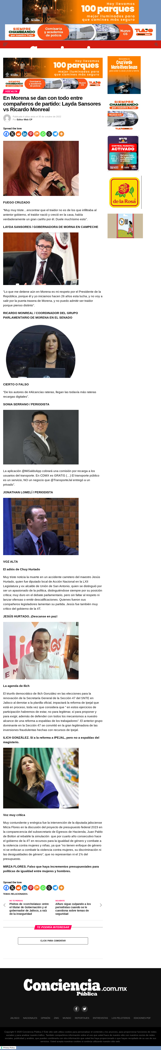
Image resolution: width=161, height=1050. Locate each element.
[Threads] (49, 134)
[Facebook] (6, 134)
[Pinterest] (30, 134)
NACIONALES (30, 1018)
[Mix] (37, 134)
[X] (12, 134)
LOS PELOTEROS (121, 1018)
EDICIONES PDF (142, 1018)
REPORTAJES (82, 1018)
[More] (61, 134)
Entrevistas (100, 1018)
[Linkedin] (24, 134)
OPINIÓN (45, 1018)
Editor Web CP (24, 119)
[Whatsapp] (43, 134)
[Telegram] (55, 134)
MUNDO (67, 1018)
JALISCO (14, 1018)
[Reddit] (18, 134)
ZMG (56, 1018)
